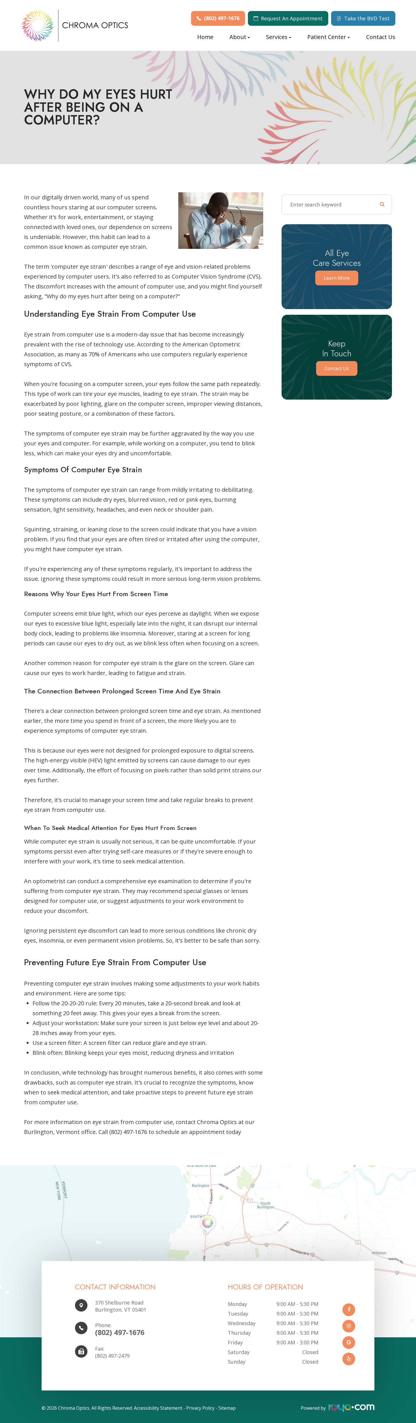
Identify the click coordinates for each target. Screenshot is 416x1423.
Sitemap (227, 1408)
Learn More (337, 278)
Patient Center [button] (326, 37)
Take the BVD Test (367, 18)
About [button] (238, 37)
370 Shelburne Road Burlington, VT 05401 (120, 1306)
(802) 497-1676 (221, 18)
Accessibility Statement (158, 1408)
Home (205, 37)
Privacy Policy (200, 1408)
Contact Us (380, 37)
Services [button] (277, 37)
